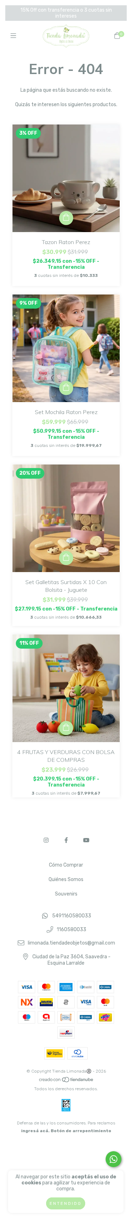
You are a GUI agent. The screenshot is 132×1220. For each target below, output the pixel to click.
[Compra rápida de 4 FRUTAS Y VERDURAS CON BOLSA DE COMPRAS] (66, 728)
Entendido (66, 1203)
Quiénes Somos (66, 879)
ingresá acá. (35, 1130)
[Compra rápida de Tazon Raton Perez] (66, 218)
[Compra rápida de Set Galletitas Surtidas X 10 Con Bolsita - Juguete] (66, 558)
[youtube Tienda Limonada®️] (86, 840)
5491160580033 (71, 916)
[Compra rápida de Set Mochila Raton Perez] (66, 388)
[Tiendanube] (66, 1081)
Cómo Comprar (66, 865)
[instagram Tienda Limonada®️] (46, 840)
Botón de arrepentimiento (81, 1130)
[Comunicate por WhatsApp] (113, 1159)
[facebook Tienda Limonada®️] (66, 840)
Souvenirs (66, 894)
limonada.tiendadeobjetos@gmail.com (71, 943)
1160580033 (71, 930)
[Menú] (15, 36)
